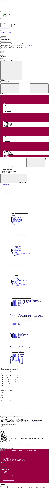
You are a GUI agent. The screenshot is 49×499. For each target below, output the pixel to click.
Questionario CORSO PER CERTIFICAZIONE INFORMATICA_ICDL (26, 301)
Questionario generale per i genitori (19, 356)
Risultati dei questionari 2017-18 (16, 357)
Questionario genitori (16, 305)
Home (46, 158)
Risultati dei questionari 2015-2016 (16, 360)
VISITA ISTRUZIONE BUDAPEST (19, 236)
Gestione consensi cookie (7, 479)
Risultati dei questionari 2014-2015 (16, 361)
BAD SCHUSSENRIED (19, 279)
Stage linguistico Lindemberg (17, 220)
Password (13, 25)
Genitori (14, 216)
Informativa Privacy (6, 473)
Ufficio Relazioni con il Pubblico (9, 474)
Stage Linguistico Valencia (17, 219)
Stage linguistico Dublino (17, 221)
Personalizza (3, 416)
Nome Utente (14, 24)
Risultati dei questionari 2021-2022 (9, 171)
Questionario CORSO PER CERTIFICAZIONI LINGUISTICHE (25, 300)
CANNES (17, 278)
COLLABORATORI (16, 250)
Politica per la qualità (12, 365)
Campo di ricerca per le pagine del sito (7, 166)
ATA (13, 251)
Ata (13, 225)
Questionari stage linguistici (17, 351)
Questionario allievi (16, 304)
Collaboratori (14, 224)
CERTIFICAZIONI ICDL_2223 (18, 285)
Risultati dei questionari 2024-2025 (16, 211)
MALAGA (17, 276)
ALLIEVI (14, 255)
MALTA (16, 275)
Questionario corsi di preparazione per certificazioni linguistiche (24, 348)
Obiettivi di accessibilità (7, 476)
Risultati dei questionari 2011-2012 (16, 363)
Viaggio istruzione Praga (17, 214)
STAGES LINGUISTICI (17, 245)
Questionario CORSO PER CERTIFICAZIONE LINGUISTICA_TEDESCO (27, 315)
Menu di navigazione (22, 182)
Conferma (6, 81)
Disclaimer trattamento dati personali (7, 488)
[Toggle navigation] (9, 88)
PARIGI (16, 247)
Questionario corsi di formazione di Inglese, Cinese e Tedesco (24, 347)
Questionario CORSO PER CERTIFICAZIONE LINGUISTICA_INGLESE (27, 317)
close (2, 93)
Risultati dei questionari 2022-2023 (16, 264)
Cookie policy (5, 471)
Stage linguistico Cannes (17, 222)
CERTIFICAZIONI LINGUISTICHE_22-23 (21, 284)
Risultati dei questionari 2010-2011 (16, 364)
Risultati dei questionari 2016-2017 (16, 359)
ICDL (13, 215)
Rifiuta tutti (10, 416)
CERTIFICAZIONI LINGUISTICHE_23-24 (21, 253)
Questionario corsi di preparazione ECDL (20, 349)
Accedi (2, 18)
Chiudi (2, 55)
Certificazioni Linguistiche (17, 217)
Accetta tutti (19, 416)
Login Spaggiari (31, 45)
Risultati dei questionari (7, 170)
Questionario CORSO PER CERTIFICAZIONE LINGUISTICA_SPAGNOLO (27, 316)
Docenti (13, 223)
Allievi (13, 218)
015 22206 (7, 458)
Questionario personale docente (18, 303)
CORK (16, 277)
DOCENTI (14, 249)
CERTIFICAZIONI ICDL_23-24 (18, 254)
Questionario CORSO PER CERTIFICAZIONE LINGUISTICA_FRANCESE (27, 318)
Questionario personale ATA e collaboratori (20, 302)
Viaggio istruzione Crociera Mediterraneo (20, 213)
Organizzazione (6, 168)
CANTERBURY (18, 248)
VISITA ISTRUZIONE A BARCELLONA (20, 280)
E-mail (13, 43)
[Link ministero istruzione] (5, 2)
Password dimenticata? (4, 28)
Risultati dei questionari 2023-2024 (16, 234)
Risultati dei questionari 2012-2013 (16, 358)
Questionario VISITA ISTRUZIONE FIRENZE (21, 298)
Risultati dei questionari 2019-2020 (16, 333)
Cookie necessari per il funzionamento (7, 424)
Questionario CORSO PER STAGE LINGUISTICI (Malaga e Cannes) (25, 299)
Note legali (5, 472)
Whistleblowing (6, 477)
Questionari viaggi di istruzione (18, 352)
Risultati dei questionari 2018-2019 (16, 346)
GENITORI (14, 252)
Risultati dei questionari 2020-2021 (16, 314)
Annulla (2, 81)
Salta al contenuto (3, 0)
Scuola (46, 159)
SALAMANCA (18, 246)
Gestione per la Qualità (7, 169)
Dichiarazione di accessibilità (8, 475)
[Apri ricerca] (39, 88)
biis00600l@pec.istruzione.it (15, 460)
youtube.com (3, 428)
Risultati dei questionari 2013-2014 (16, 362)
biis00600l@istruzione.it (15, 459)
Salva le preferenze (9, 448)
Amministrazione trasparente (8, 480)
